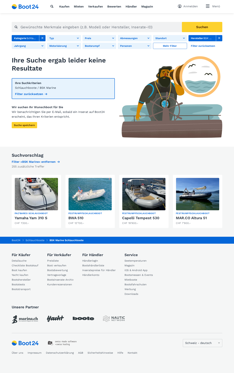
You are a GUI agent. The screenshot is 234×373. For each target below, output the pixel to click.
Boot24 (16, 240)
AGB (80, 352)
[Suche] (52, 6)
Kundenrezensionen (59, 284)
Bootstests (18, 284)
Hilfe (120, 352)
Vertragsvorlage (56, 274)
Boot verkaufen (56, 265)
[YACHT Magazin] (55, 318)
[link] (42, 38)
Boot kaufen (19, 270)
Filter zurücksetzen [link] (29, 94)
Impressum (34, 352)
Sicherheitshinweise (100, 352)
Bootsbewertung (57, 270)
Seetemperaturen (135, 260)
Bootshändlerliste (93, 265)
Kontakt (132, 352)
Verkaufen (95, 6)
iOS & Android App (136, 270)
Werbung (130, 289)
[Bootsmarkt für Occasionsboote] (25, 6)
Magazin (147, 6)
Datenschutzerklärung (60, 352)
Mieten (79, 6)
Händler (131, 6)
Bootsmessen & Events (138, 274)
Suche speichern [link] (24, 125)
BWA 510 (76, 218)
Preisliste (53, 260)
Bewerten (114, 6)
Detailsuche (19, 260)
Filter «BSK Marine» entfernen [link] (34, 161)
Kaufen (64, 6)
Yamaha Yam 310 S (31, 218)
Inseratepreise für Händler (99, 270)
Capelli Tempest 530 (140, 218)
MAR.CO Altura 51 (191, 218)
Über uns (17, 352)
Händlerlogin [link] (90, 260)
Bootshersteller (21, 279)
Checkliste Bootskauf (25, 265)
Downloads (131, 293)
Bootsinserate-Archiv (60, 279)
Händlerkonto (90, 274)
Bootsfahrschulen (135, 284)
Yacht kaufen (20, 274)
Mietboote (130, 279)
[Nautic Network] (114, 318)
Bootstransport (21, 289)
